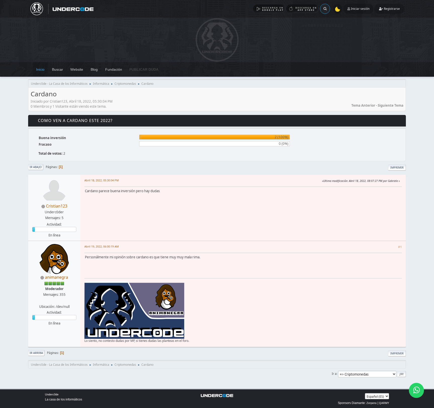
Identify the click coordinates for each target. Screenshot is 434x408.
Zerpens (371, 402)
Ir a (334, 374)
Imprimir (397, 167)
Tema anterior (363, 105)
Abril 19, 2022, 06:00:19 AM (101, 246)
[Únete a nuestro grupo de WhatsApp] (416, 390)
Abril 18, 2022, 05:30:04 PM (101, 180)
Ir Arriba (36, 353)
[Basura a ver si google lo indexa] (54, 300)
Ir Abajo (36, 167)
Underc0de (52, 394)
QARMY (384, 402)
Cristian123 (56, 206)
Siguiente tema (390, 105)
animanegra (56, 277)
